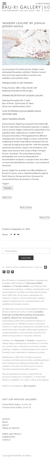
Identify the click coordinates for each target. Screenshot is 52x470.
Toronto (7, 188)
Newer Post (44, 217)
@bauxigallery (29, 386)
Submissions (8, 437)
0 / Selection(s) (43, 3)
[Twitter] (45, 267)
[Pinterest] (12, 271)
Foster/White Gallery (11, 404)
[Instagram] (8, 271)
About (5, 425)
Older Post (7, 197)
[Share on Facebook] (11, 234)
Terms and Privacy (12, 434)
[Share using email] (18, 234)
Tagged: (5, 184)
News (5, 422)
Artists (6, 419)
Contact (6, 440)
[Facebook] (4, 271)
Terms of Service (10, 428)
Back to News (26, 207)
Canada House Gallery (12, 407)
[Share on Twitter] (14, 234)
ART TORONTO (26, 83)
